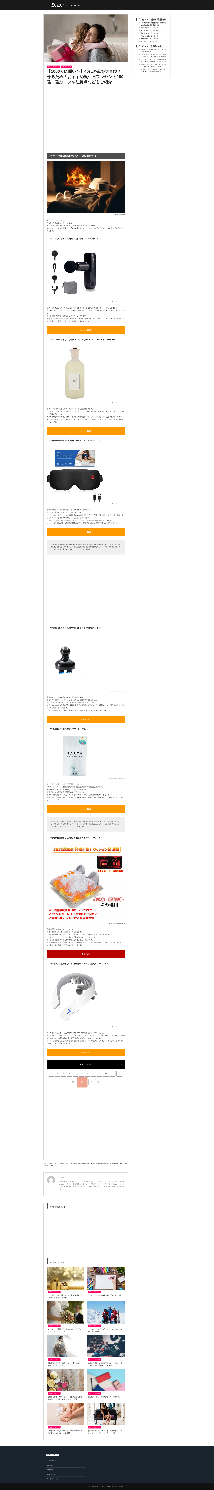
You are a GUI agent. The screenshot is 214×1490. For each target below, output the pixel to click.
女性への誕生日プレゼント (149, 28)
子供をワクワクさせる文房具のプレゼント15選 (104, 1295)
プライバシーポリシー (54, 1479)
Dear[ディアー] (104, 1486)
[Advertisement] (65, 102)
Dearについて (52, 1461)
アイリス (61, 1177)
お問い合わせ (51, 1474)
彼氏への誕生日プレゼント (149, 38)
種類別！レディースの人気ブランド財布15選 (104, 1397)
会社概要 (50, 1465)
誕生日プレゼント (66, 66)
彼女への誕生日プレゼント (149, 30)
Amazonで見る (85, 330)
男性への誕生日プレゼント (149, 36)
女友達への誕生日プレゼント (150, 33)
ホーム (45, 1163)
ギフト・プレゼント (53, 66)
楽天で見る (86, 954)
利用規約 (50, 1470)
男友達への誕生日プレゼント (150, 41)
